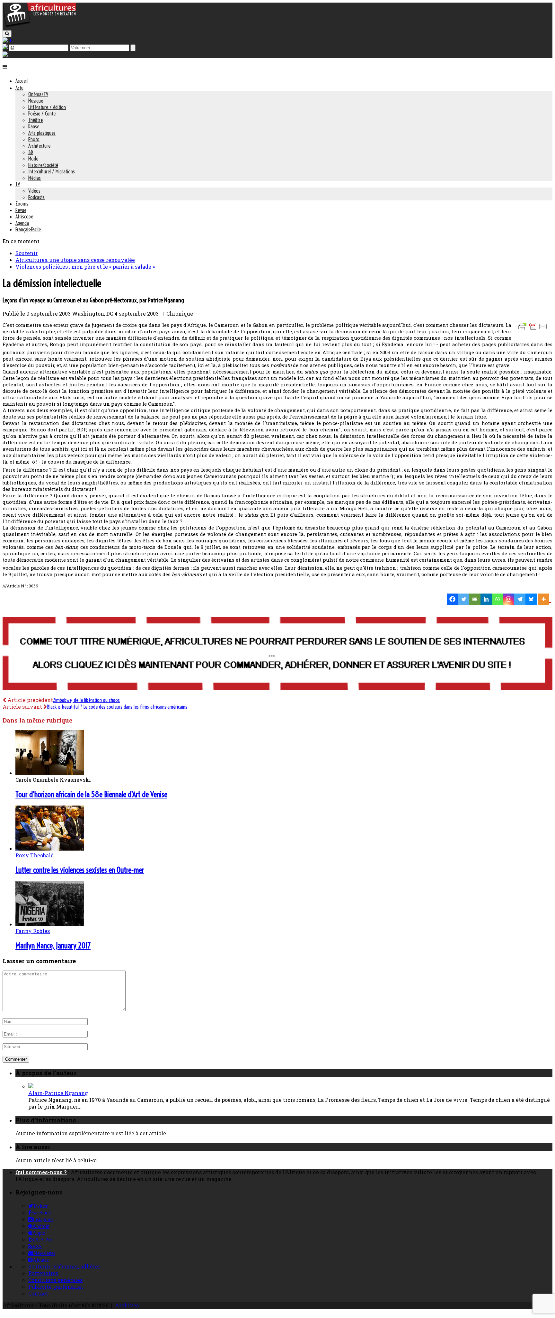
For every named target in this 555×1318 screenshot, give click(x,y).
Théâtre (35, 120)
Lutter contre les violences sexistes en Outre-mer (79, 870)
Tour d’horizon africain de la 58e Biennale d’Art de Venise (91, 794)
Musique (35, 100)
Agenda (22, 223)
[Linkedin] (486, 599)
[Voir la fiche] (30, 1086)
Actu (19, 88)
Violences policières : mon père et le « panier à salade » (85, 266)
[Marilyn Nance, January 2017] (49, 924)
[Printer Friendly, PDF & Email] (533, 330)
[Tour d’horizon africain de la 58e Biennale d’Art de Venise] (49, 773)
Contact (38, 1293)
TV (17, 184)
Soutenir (26, 253)
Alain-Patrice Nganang (58, 1093)
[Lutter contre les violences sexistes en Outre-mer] (49, 848)
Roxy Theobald (34, 855)
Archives (127, 1305)
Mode (33, 158)
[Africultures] (39, 26)
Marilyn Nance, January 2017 (53, 945)
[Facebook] (452, 599)
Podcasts (36, 197)
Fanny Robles (32, 930)
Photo (34, 139)
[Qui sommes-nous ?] (5, 54)
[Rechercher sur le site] (7, 33)
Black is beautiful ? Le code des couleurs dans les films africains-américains (117, 707)
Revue (20, 210)
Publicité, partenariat (55, 1286)
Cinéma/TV (38, 94)
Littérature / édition (47, 107)
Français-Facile (28, 229)
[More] (544, 599)
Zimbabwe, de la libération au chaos (86, 700)
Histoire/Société (43, 165)
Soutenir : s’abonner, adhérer (64, 1266)
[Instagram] (508, 599)
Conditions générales (55, 1280)
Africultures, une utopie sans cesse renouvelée (75, 259)
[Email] (474, 599)
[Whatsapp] (497, 599)
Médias (34, 178)
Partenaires (43, 1273)
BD (30, 152)
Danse (33, 126)
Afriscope (24, 216)
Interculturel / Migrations (51, 171)
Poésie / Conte (42, 113)
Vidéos (34, 191)
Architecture (39, 146)
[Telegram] (519, 599)
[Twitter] (463, 599)
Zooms (21, 203)
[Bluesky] (531, 599)
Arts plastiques (42, 133)
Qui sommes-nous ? (41, 1172)
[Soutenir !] (277, 654)
